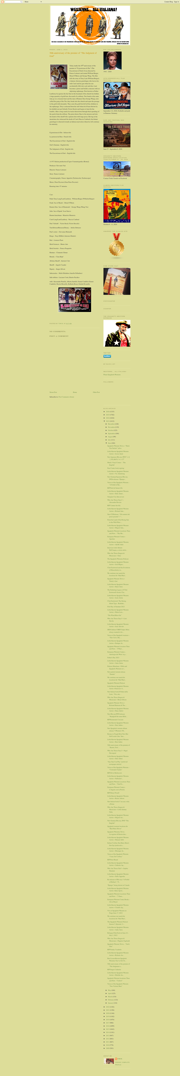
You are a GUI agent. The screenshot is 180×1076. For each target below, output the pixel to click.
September (111, 433)
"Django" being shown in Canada (118, 885)
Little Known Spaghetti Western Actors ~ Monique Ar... (118, 849)
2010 (108, 1045)
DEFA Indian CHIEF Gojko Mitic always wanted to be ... (118, 630)
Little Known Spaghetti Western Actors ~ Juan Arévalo (118, 625)
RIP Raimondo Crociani (115, 719)
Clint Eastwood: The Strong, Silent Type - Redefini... (116, 602)
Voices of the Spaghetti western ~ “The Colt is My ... (118, 636)
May (109, 990)
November (111, 427)
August (110, 437)
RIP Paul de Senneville (115, 488)
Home (75, 392)
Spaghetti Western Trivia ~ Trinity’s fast (116, 580)
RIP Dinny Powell (113, 793)
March (110, 996)
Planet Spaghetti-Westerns (112, 374)
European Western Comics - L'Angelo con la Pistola (116, 788)
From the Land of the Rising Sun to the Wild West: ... (118, 521)
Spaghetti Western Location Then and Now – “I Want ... (118, 647)
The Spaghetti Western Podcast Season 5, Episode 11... (117, 923)
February (111, 1000)
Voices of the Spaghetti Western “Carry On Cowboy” (117, 855)
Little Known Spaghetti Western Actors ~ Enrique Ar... (118, 642)
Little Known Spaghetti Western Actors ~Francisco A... (118, 687)
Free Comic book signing (115, 468)
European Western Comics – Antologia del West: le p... (116, 653)
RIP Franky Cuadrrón (114, 949)
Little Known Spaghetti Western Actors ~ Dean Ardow (118, 709)
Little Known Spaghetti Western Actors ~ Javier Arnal (118, 452)
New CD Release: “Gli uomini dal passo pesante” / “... (118, 515)
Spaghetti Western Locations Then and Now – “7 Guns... (118, 895)
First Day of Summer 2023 (116, 606)
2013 (108, 1035)
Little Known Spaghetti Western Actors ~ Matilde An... (118, 974)
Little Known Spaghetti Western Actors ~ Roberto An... (118, 954)
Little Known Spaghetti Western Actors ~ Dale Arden (118, 757)
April (110, 993)
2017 (108, 1023)
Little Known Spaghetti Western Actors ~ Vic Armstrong (118, 472)
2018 (108, 1019)
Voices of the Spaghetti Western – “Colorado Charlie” (118, 768)
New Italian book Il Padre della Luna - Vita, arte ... (117, 693)
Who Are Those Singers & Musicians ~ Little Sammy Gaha (117, 809)
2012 (108, 1039)
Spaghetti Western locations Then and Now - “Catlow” (118, 979)
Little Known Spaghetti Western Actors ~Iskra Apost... (118, 889)
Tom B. (120, 1058)
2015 (108, 1029)
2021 (108, 1010)
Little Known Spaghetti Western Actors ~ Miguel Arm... (118, 526)
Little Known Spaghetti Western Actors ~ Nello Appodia (118, 875)
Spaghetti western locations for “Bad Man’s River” (117, 827)
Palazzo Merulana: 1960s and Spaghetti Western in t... (117, 667)
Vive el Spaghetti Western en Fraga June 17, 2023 (116, 911)
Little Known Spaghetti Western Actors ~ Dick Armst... (118, 492)
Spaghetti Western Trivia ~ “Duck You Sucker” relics (118, 447)
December (111, 424)
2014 (108, 1032)
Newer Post (53, 392)
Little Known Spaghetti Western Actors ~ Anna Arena (118, 662)
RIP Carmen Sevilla (113, 505)
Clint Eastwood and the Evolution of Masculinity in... (118, 568)
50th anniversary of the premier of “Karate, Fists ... (118, 746)
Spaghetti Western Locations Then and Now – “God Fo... (118, 783)
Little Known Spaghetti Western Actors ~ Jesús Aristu (118, 596)
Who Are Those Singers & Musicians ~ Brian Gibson (116, 698)
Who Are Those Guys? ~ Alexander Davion (115, 501)
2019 (108, 1016)
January (111, 1003)
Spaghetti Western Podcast (116, 683)
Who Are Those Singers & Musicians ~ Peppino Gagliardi (118, 939)
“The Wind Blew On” (114, 615)
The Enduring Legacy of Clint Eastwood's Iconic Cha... (117, 591)
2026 (108, 411)
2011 (108, 1042)
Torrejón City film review (115, 497)
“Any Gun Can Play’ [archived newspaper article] (117, 763)
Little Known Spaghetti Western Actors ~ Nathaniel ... (118, 777)
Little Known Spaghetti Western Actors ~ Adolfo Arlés (118, 543)
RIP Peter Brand (112, 860)
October (111, 430)
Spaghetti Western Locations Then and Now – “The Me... (118, 532)
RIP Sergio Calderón (114, 969)
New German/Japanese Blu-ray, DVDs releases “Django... (117, 478)
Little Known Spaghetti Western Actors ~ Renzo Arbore (118, 797)
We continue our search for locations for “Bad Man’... (116, 574)
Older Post (96, 392)
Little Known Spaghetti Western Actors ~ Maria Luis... (118, 611)
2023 (108, 421)
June (109, 443)
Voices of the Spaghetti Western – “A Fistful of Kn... (118, 483)
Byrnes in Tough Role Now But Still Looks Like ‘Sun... (117, 735)
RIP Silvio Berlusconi (114, 773)
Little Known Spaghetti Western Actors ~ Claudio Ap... (118, 906)
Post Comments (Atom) (66, 397)
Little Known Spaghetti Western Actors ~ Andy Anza (118, 928)
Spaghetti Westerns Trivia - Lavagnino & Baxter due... (117, 833)
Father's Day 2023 (113, 657)
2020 (108, 1013)
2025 (108, 415)
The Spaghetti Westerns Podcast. (118, 559)
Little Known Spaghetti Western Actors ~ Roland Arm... (118, 510)
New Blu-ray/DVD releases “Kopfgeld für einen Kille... (117, 715)
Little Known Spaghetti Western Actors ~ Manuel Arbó (118, 838)
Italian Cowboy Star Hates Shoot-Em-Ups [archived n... (118, 844)
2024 (108, 418)
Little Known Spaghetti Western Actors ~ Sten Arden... (118, 724)
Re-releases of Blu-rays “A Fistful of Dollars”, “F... (118, 880)
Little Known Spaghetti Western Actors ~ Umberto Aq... (118, 864)
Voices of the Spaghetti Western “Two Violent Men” (117, 985)
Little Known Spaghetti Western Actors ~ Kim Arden (118, 740)
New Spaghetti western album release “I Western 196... (117, 729)
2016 (108, 1026)
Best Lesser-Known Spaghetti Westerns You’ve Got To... (117, 959)
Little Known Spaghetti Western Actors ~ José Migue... (118, 563)
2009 (108, 1048)
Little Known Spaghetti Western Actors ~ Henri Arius (118, 585)
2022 (108, 1007)
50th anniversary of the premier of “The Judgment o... (118, 965)
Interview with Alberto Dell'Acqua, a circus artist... (117, 549)
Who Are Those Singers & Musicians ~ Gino (116, 554)
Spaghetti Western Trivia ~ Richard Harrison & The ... (116, 704)
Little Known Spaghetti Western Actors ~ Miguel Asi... (118, 816)
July (109, 440)
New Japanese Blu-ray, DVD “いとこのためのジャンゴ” (118, 458)
